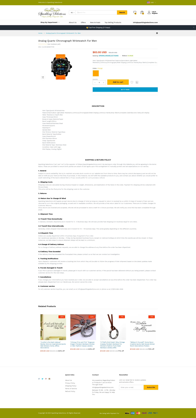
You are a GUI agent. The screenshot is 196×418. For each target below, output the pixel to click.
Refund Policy (70, 391)
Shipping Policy (70, 386)
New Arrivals (95, 22)
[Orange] (96, 73)
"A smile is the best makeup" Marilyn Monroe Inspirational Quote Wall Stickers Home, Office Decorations (53, 345)
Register (155, 13)
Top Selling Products (113, 22)
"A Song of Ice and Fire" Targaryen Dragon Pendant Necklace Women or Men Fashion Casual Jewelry (82, 344)
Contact (95, 375)
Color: (97, 68)
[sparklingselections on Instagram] (49, 379)
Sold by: (95, 56)
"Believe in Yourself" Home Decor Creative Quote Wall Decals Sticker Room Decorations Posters (142, 344)
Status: (124, 55)
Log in (154, 11)
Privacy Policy (70, 383)
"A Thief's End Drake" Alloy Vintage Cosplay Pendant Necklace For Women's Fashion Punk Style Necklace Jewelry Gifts (112, 345)
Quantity (95, 79)
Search (122, 12)
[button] (49, 44)
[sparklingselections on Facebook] (39, 379)
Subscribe (151, 387)
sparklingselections (108, 56)
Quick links (69, 375)
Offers (83, 22)
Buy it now (125, 89)
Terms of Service (71, 388)
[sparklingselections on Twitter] (42, 379)
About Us (72, 22)
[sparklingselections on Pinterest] (46, 379)
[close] (194, 27)
